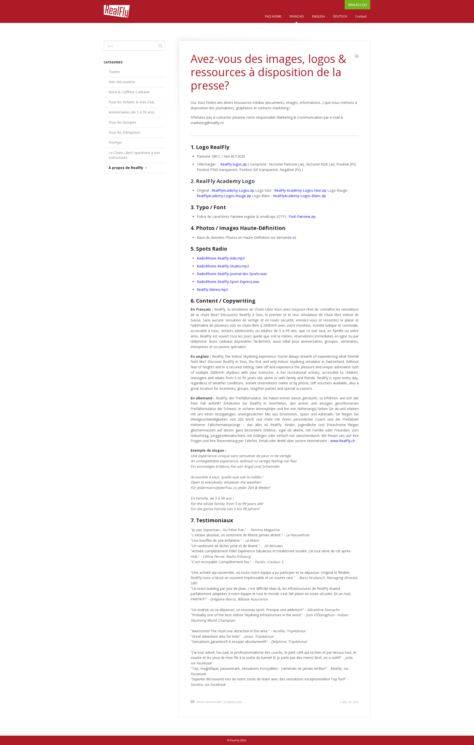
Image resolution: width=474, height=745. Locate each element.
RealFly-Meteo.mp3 (212, 289)
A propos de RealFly (126, 167)
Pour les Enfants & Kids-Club (131, 102)
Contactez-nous (233, 702)
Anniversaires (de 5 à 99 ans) (132, 112)
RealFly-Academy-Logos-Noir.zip (300, 190)
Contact (361, 16)
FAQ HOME (273, 16)
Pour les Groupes (122, 122)
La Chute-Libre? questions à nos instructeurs (134, 155)
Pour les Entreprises (124, 132)
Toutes (114, 71)
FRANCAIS (297, 16)
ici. (294, 237)
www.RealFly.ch (342, 440)
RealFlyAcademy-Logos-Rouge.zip (224, 195)
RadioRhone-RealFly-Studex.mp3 (223, 266)
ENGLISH (318, 16)
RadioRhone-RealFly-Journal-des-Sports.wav (232, 273)
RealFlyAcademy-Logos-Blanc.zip (299, 195)
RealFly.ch (357, 4)
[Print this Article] (357, 56)
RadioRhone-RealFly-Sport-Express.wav (228, 281)
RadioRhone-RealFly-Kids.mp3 (221, 258)
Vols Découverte (122, 81)
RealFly (234, 740)
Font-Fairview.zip (302, 216)
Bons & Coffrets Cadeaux (129, 92)
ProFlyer (115, 142)
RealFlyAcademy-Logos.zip (233, 190)
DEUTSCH (340, 16)
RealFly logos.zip (233, 164)
